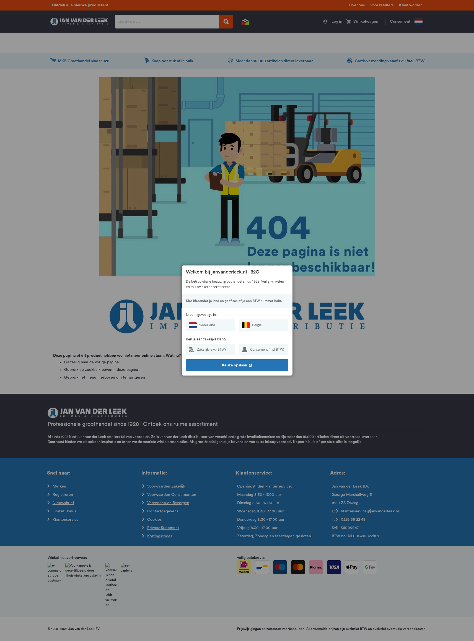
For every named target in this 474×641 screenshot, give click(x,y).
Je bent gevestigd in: (201, 314)
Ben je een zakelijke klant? (206, 339)
